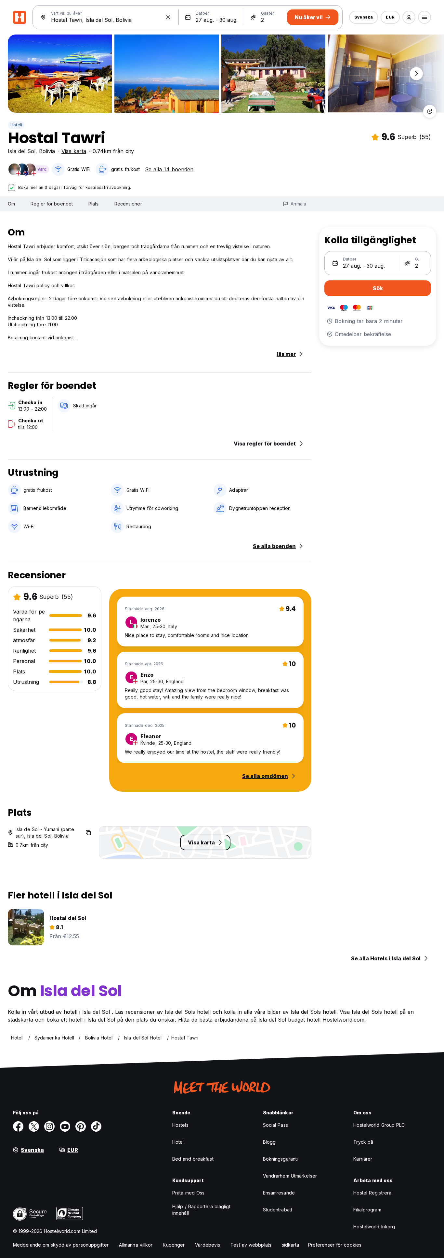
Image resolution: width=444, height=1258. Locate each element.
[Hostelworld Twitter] (34, 1126)
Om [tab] (11, 203)
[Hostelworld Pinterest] (80, 1126)
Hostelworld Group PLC (379, 1125)
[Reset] (168, 17)
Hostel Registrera (372, 1192)
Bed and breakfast (193, 1159)
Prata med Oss (188, 1192)
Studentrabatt (277, 1209)
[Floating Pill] (416, 73)
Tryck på (363, 1142)
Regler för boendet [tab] (52, 203)
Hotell (16, 124)
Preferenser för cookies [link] (334, 1245)
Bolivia (47, 151)
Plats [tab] (93, 203)
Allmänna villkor (136, 1245)
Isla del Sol (21, 151)
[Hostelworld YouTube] (65, 1126)
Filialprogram (367, 1209)
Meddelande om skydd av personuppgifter (61, 1245)
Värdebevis (207, 1245)
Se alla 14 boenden (169, 169)
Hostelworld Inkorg (374, 1226)
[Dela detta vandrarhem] (429, 111)
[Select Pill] (408, 17)
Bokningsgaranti (280, 1159)
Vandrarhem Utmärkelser (290, 1176)
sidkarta (290, 1245)
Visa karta (73, 151)
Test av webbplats (250, 1245)
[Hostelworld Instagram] (49, 1126)
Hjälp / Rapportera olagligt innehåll (201, 1210)
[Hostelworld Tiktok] (96, 1126)
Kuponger (174, 1245)
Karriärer (362, 1159)
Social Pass (275, 1125)
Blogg (269, 1142)
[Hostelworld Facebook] (18, 1126)
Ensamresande (279, 1192)
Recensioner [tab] (128, 203)
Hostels (180, 1125)
